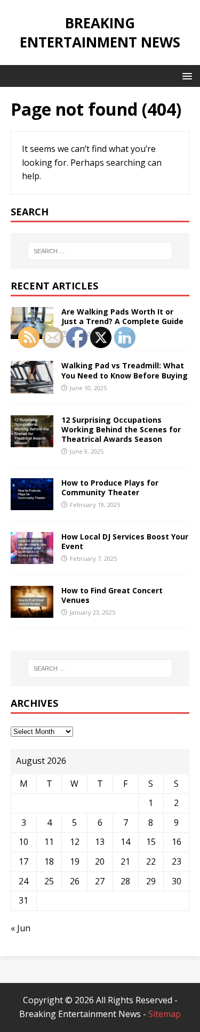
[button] (185, 75)
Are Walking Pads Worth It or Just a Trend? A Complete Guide (122, 316)
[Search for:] (100, 251)
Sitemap (164, 1014)
